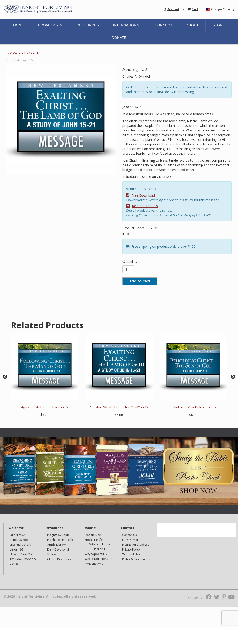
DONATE (119, 38)
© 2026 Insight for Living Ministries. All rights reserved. (49, 596)
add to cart (140, 281)
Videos (51, 554)
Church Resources (59, 559)
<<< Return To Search (22, 53)
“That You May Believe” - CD (193, 407)
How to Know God (22, 554)
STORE (219, 25)
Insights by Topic (58, 535)
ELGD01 (152, 228)
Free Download (143, 195)
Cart (195, 9)
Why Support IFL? (96, 554)
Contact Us (129, 535)
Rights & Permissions (136, 559)
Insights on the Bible (60, 540)
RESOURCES (87, 25)
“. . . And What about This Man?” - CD (119, 407)
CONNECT (163, 25)
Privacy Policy (131, 549)
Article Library (56, 545)
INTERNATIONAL (127, 25)
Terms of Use (131, 554)
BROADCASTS (50, 25)
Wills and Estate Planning (99, 546)
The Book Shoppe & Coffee (23, 561)
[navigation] (173, 9)
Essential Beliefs (20, 545)
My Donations (94, 564)
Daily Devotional (58, 549)
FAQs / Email (130, 540)
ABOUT (192, 25)
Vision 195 (16, 549)
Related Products (145, 206)
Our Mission (18, 535)
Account (173, 9)
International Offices (135, 545)
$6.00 (126, 234)
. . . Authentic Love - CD (44, 407)
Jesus (9, 60)
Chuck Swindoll (19, 540)
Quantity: (130, 261)
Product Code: (133, 228)
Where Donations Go (98, 559)
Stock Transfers (95, 540)
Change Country (223, 9)
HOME (18, 25)
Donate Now (93, 535)
